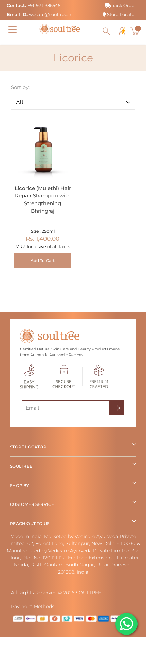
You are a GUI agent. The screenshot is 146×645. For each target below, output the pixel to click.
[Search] (106, 31)
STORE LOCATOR (28, 446)
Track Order (123, 5)
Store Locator (121, 14)
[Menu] (12, 29)
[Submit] (116, 407)
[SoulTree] (59, 29)
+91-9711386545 (44, 5)
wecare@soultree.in (51, 14)
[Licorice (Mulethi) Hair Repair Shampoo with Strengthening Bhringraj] (42, 149)
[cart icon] (135, 31)
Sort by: (20, 87)
